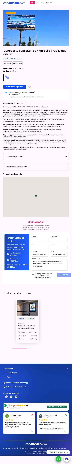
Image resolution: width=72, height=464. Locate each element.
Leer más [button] (42, 431)
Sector (52, 251)
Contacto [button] (32, 2)
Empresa (34, 251)
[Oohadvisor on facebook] (6, 396)
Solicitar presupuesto (14, 87)
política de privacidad (42, 276)
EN (47, 2)
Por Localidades (10, 373)
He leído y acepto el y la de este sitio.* (43, 275)
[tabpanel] (36, 28)
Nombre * (34, 236)
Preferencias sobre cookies (56, 448)
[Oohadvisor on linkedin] (16, 396)
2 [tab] (37, 43)
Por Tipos (7, 377)
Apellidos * (54, 236)
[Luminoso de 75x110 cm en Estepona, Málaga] (27, 308)
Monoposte (17, 63)
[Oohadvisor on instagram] (11, 396)
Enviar (65, 275)
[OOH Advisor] (14, 2)
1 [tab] (34, 43)
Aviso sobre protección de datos (14, 448)
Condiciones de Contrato (16, 167)
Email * (34, 244)
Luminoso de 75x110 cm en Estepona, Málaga (26, 327)
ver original (25, 429)
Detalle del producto (14, 156)
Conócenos (8, 368)
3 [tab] (40, 43)
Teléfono (53, 244)
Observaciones (36, 258)
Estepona (7, 63)
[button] (29, 87)
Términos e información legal (36, 448)
